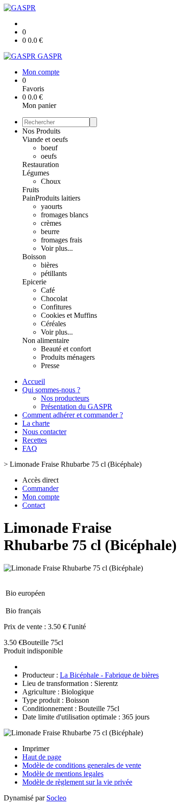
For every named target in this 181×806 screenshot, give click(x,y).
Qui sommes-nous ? (51, 390)
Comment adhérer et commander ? (72, 415)
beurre (50, 231)
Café (48, 290)
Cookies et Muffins (69, 315)
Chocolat (54, 298)
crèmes (51, 223)
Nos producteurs (65, 398)
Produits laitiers (57, 198)
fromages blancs (64, 215)
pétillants (54, 273)
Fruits (30, 190)
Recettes (34, 440)
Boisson (34, 257)
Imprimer (35, 748)
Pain (28, 198)
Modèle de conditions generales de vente (81, 765)
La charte (36, 423)
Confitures (56, 307)
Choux (51, 181)
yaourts (51, 206)
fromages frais (61, 240)
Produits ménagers (68, 357)
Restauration (40, 164)
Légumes (35, 173)
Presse (50, 365)
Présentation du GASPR (76, 406)
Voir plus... (57, 248)
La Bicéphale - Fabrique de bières (109, 675)
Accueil (33, 381)
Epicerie (34, 282)
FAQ (29, 448)
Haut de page (41, 757)
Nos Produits (41, 131)
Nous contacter (44, 432)
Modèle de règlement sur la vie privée (77, 782)
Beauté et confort (66, 349)
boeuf (49, 148)
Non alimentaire (45, 340)
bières (49, 265)
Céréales (53, 324)
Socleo (56, 798)
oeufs (49, 156)
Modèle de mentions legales (62, 774)
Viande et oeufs (45, 139)
